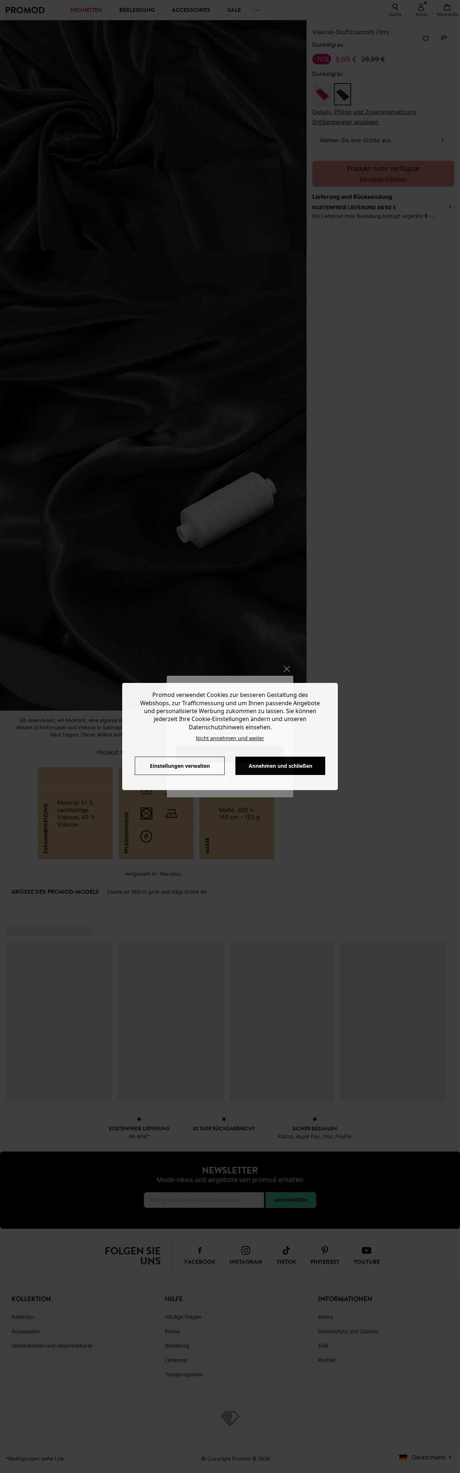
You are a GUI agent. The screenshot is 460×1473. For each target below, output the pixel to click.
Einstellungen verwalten (180, 765)
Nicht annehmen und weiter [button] (230, 738)
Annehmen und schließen (280, 765)
